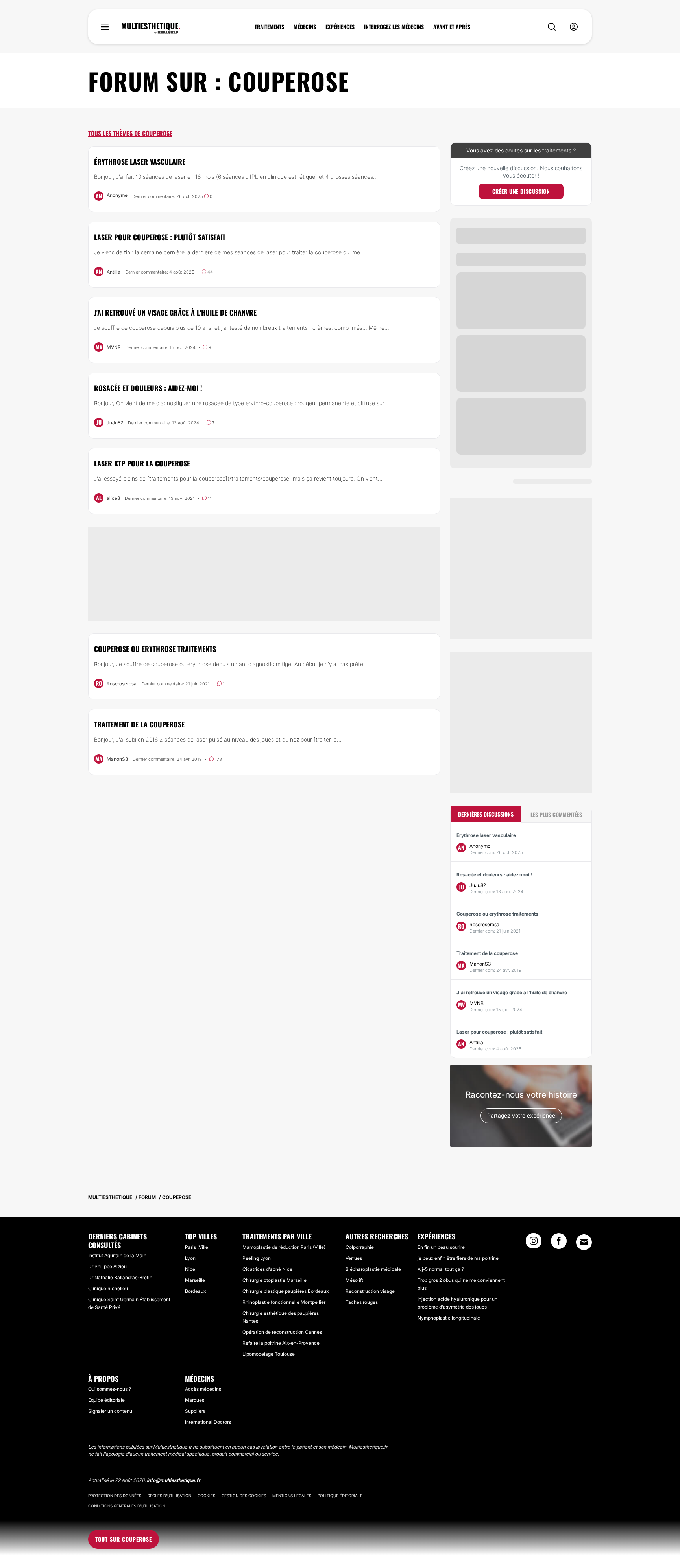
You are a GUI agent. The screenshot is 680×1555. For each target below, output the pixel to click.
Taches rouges (362, 1302)
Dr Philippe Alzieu (107, 1266)
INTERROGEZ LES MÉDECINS (394, 27)
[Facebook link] (559, 1243)
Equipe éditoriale (106, 1400)
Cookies (206, 1495)
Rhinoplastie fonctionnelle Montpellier (283, 1302)
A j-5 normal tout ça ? (441, 1269)
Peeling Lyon (256, 1258)
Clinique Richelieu (108, 1288)
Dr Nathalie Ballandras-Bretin (120, 1277)
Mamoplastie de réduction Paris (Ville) (283, 1247)
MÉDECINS (305, 27)
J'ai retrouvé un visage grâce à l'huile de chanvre (175, 312)
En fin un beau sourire (441, 1247)
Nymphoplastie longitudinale (449, 1318)
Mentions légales (291, 1495)
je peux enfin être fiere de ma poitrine (458, 1258)
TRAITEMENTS (269, 27)
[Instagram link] (533, 1243)
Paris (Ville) (197, 1247)
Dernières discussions (486, 814)
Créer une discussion (521, 191)
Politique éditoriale (340, 1495)
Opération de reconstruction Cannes (282, 1332)
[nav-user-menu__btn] (574, 26)
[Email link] (584, 1242)
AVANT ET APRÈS (451, 27)
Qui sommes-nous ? (109, 1389)
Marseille (195, 1280)
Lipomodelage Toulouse (268, 1354)
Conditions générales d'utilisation (126, 1506)
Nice (190, 1269)
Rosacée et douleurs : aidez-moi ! (148, 388)
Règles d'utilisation (169, 1495)
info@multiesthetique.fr (173, 1480)
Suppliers (195, 1411)
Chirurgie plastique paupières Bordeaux (285, 1291)
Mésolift (354, 1280)
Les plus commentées (556, 814)
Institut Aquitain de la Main (117, 1255)
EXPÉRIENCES (340, 27)
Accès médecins (203, 1389)
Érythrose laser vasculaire (139, 161)
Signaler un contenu (110, 1411)
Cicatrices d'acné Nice (267, 1269)
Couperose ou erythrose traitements (155, 649)
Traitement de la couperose (139, 724)
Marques (194, 1400)
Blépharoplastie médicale (373, 1269)
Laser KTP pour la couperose (142, 463)
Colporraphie (360, 1247)
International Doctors (208, 1422)
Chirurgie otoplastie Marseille (274, 1280)
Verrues (354, 1258)
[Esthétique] (151, 28)
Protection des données (114, 1495)
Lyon (190, 1258)
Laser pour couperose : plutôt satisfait (159, 237)
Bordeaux (195, 1291)
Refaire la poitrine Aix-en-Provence (281, 1343)
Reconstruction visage (370, 1291)
